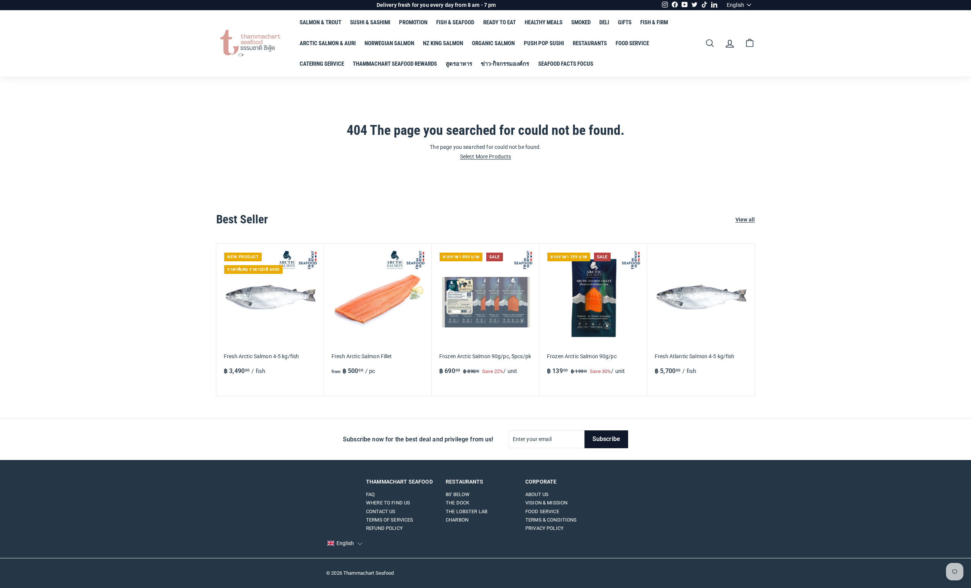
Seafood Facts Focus (565, 63)
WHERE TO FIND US (388, 503)
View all (745, 220)
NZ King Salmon (443, 43)
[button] (345, 544)
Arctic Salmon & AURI (328, 43)
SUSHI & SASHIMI (370, 22)
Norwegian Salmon (389, 43)
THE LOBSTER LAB (466, 511)
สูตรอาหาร (459, 63)
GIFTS (625, 22)
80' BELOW (458, 494)
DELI (604, 22)
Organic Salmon (493, 43)
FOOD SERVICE (632, 43)
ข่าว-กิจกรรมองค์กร (505, 63)
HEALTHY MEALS (543, 22)
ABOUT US (536, 494)
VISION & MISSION (546, 503)
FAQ (370, 494)
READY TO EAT (499, 22)
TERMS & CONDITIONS (551, 520)
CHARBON (457, 520)
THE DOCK (457, 503)
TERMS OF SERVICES (389, 520)
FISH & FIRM (654, 22)
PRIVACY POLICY (544, 528)
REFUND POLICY (384, 528)
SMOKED (581, 22)
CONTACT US (380, 511)
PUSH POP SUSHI (544, 43)
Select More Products (485, 156)
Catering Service (322, 63)
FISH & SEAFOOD (455, 22)
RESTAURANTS (590, 43)
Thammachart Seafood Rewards (395, 63)
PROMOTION (413, 22)
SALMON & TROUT (320, 22)
